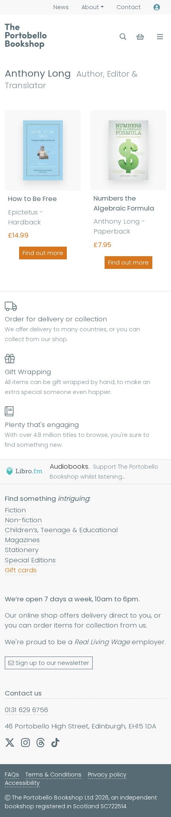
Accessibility (22, 783)
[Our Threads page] (40, 742)
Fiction (15, 510)
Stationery (22, 549)
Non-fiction (23, 520)
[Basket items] (141, 36)
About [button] (90, 7)
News (61, 7)
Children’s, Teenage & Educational (61, 530)
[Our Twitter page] (10, 742)
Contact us (23, 693)
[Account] (156, 7)
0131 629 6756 (26, 710)
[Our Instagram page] (25, 742)
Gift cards (21, 570)
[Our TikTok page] (55, 742)
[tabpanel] (85, 191)
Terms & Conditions (53, 774)
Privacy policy (107, 774)
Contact (129, 7)
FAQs (12, 774)
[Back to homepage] (26, 36)
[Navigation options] (158, 36)
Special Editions (30, 560)
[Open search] (123, 36)
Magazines (22, 540)
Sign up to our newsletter (52, 663)
